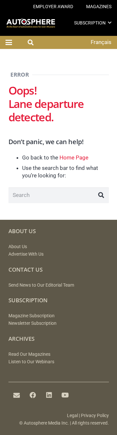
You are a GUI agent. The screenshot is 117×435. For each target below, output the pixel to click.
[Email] (16, 395)
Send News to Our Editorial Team (41, 285)
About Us (17, 246)
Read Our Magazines (29, 354)
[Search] (101, 195)
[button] (109, 22)
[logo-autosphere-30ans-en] (31, 23)
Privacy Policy (95, 415)
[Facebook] (33, 395)
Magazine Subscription (31, 316)
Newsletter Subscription (32, 323)
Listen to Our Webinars (31, 362)
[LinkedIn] (49, 395)
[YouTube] (65, 395)
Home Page (73, 157)
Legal (72, 415)
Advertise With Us (26, 254)
